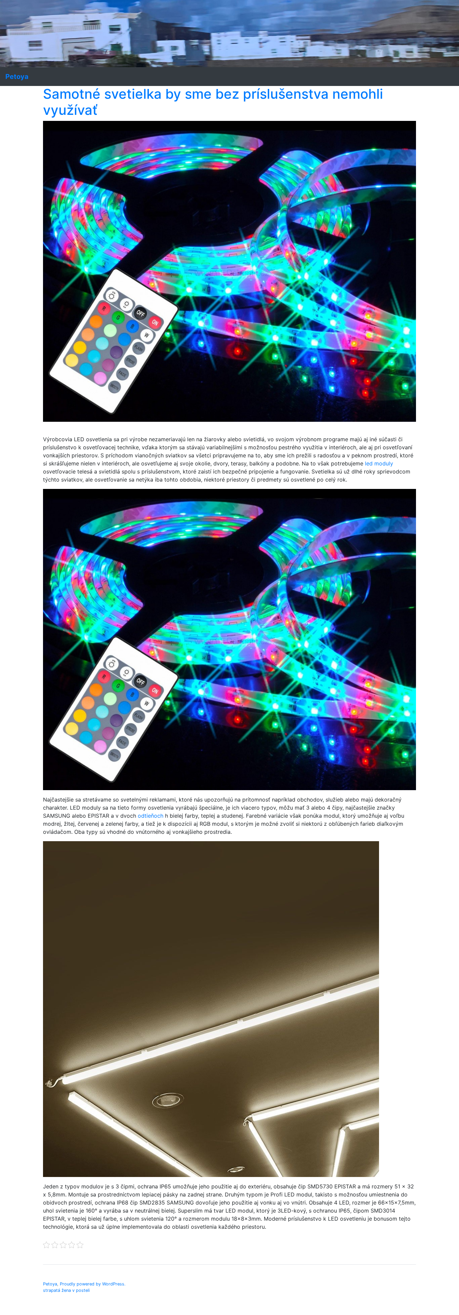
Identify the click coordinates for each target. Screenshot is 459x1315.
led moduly (379, 463)
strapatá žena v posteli (66, 1290)
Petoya (50, 1283)
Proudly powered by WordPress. (93, 1283)
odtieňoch (150, 815)
